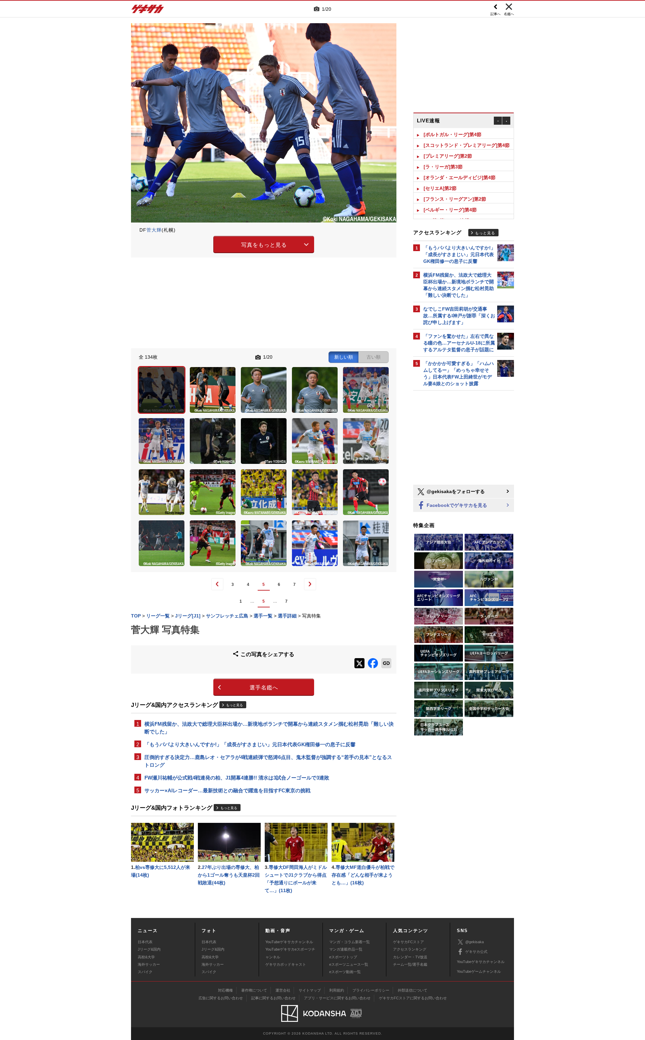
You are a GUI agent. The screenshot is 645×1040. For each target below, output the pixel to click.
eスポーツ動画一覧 (345, 972)
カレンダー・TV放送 (410, 957)
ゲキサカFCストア (408, 942)
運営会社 (282, 990)
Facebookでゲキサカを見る (456, 505)
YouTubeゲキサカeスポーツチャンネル (290, 953)
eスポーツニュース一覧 (348, 964)
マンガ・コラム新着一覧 (349, 942)
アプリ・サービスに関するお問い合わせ (337, 998)
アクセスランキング (409, 949)
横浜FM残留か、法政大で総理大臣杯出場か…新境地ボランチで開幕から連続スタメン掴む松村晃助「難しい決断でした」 (269, 727)
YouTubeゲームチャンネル (479, 971)
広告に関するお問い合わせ (221, 998)
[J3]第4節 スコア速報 (446, 209)
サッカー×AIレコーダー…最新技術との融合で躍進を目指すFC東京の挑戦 (227, 790)
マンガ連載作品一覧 (345, 949)
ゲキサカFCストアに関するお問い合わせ (413, 998)
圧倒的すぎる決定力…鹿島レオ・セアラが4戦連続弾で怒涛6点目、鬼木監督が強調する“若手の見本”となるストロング (268, 761)
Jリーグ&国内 (149, 949)
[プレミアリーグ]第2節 (448, 145)
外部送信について (412, 990)
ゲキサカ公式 (476, 952)
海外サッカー (149, 964)
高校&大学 (146, 957)
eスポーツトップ (343, 957)
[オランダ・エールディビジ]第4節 (460, 166)
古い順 (374, 357)
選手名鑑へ (264, 687)
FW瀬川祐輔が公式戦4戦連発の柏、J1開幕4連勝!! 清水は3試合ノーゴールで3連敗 (236, 778)
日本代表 (145, 942)
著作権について (254, 990)
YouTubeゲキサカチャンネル (289, 942)
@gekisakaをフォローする (455, 491)
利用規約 (336, 990)
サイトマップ (310, 990)
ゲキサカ (148, 11)
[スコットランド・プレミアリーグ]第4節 (467, 134)
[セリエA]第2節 (440, 177)
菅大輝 (154, 230)
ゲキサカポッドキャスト (285, 964)
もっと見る (234, 705)
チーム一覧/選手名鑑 (410, 964)
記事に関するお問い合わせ (273, 998)
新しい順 (343, 357)
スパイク (145, 972)
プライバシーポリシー (370, 990)
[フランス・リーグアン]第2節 (455, 188)
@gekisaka (474, 942)
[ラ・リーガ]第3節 (443, 156)
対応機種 (225, 990)
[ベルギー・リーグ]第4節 (450, 199)
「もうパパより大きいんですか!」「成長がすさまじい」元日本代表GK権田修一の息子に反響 (249, 744)
